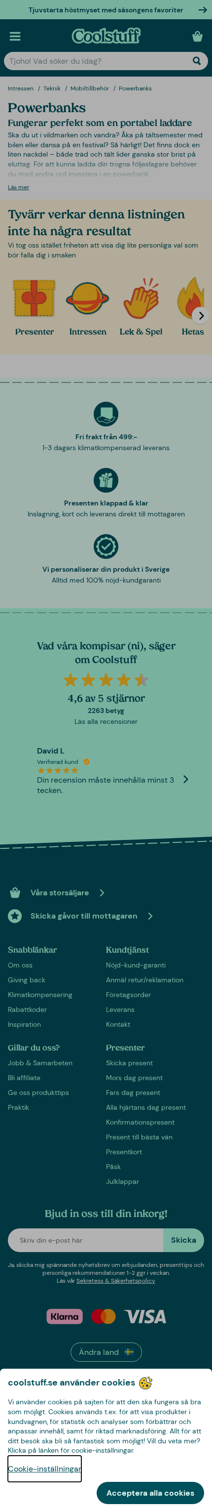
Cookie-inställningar (44, 1469)
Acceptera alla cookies (150, 1493)
